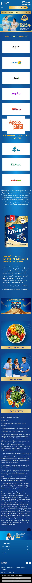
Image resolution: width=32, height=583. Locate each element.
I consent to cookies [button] (16, 580)
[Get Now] (27, 552)
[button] (30, 8)
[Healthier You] (27, 549)
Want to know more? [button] (16, 578)
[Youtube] (30, 563)
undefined (4, 527)
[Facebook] (27, 563)
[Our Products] (27, 546)
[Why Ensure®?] (27, 543)
